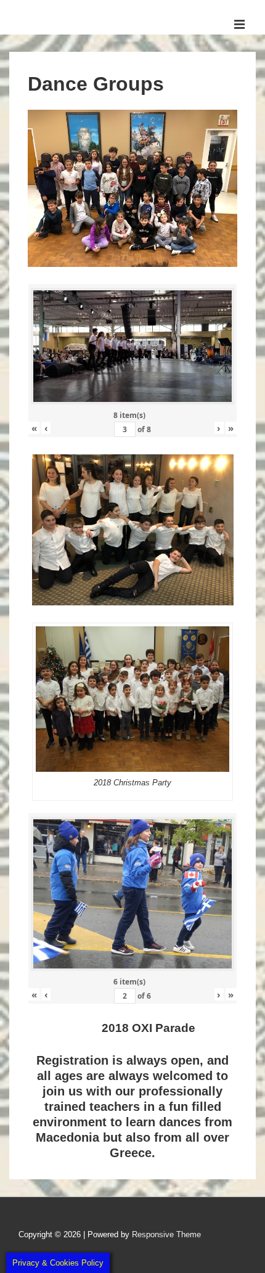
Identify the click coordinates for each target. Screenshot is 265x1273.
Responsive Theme (166, 1234)
